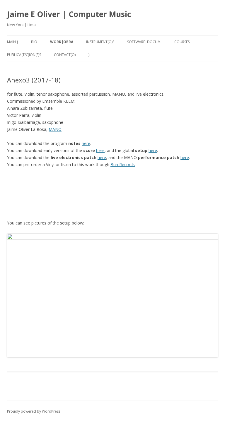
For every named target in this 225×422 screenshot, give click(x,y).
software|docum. (144, 41)
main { (12, 41)
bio (34, 41)
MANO (55, 129)
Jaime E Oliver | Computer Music (69, 14)
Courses (182, 41)
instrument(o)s (100, 41)
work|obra (61, 41)
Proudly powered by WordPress (33, 411)
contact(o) (65, 54)
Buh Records (122, 164)
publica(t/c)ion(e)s (24, 54)
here (86, 143)
